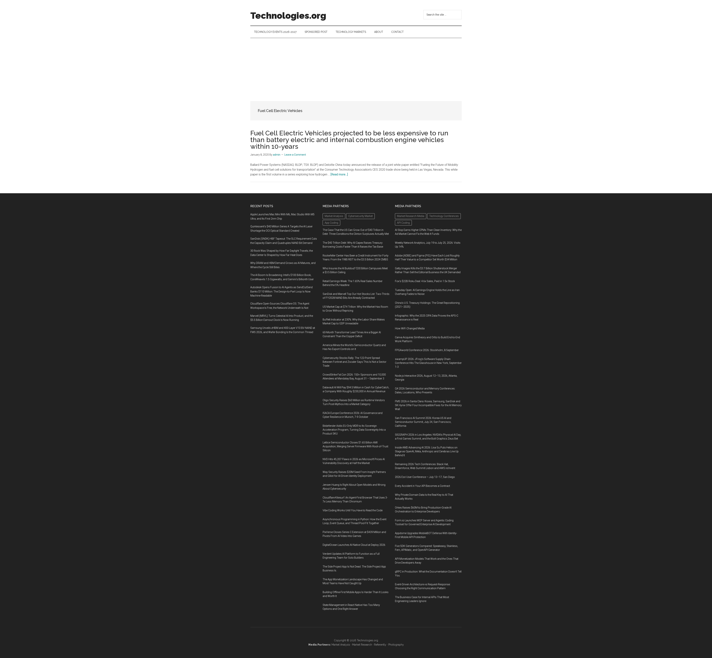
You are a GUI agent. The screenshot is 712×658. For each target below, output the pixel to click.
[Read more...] (339, 174)
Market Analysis (341, 644)
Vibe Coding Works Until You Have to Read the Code (353, 510)
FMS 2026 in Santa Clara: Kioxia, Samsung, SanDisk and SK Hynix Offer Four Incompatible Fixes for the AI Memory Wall (428, 405)
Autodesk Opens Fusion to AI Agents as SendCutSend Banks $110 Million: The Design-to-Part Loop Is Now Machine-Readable (281, 291)
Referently (380, 644)
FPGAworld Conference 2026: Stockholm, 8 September (427, 350)
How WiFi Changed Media (410, 328)
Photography (396, 644)
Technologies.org (288, 15)
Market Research (362, 644)
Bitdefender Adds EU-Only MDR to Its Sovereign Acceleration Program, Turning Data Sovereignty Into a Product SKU (354, 429)
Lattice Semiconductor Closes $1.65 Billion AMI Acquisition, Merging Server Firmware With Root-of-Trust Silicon (355, 446)
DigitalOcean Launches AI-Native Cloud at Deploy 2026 (354, 544)
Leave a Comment (295, 154)
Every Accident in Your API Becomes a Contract (422, 485)
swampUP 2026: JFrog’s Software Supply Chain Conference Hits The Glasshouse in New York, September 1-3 (428, 363)
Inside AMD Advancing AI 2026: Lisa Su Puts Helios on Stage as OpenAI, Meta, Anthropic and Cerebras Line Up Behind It (427, 451)
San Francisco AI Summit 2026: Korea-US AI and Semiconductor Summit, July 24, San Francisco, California (423, 422)
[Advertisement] (356, 66)
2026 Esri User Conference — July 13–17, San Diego (425, 477)
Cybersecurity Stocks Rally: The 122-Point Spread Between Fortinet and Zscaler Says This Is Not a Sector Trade (354, 361)
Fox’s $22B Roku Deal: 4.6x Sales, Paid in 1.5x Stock (425, 281)
